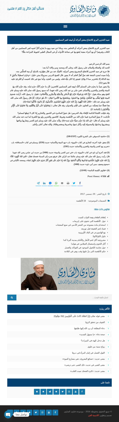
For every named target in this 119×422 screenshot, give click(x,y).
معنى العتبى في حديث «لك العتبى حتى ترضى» (84, 365)
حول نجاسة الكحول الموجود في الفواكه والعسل (85, 247)
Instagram (69, 392)
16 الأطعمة (81, 201)
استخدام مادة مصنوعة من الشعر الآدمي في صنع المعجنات (81, 225)
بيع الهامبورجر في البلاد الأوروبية (92, 232)
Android (37, 392)
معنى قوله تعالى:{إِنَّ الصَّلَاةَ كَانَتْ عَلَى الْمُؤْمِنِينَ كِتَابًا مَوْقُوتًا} (79, 316)
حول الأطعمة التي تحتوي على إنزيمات (89, 221)
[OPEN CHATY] (8, 414)
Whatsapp (43, 392)
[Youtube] (49, 412)
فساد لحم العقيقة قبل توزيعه (93, 229)
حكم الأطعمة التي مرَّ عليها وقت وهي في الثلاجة (85, 251)
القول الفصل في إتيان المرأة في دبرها (88, 353)
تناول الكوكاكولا (99, 236)
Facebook (82, 392)
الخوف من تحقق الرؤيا (95, 322)
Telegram (50, 392)
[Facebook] (55, 412)
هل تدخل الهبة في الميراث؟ (93, 340)
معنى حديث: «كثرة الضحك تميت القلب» (87, 371)
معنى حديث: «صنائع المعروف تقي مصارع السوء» (83, 359)
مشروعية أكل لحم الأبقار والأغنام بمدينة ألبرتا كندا (84, 240)
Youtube (76, 392)
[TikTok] (29, 412)
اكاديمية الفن (93, 415)
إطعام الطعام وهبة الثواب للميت (92, 217)
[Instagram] (42, 412)
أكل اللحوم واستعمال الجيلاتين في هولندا (88, 244)
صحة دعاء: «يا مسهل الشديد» (92, 334)
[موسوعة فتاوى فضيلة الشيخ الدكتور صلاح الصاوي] (90, 11)
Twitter (63, 392)
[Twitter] (36, 412)
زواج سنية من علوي (96, 346)
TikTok (56, 392)
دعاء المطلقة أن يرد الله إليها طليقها (89, 328)
